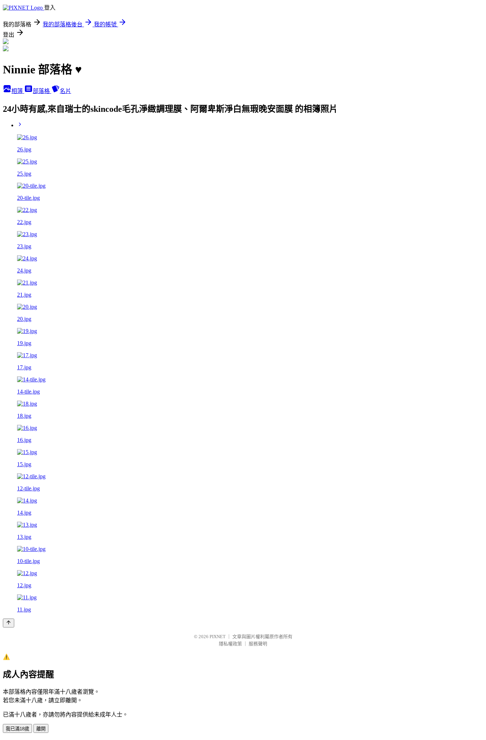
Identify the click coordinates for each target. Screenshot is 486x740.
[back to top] (8, 623)
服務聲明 (258, 643)
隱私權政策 (230, 643)
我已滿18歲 (17, 728)
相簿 (17, 91)
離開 (41, 728)
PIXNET (218, 636)
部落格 (42, 91)
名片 (65, 91)
